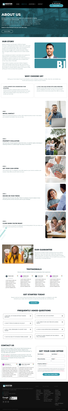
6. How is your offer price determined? (47, 329)
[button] (3, 281)
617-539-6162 (7, 356)
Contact (40, 4)
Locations (32, 4)
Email (53, 358)
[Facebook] (6, 402)
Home (17, 4)
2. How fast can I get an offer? (45, 315)
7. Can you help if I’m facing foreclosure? (16, 336)
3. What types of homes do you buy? (15, 323)
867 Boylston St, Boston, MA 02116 (9, 393)
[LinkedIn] (8, 402)
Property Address (42, 363)
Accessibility (63, 409)
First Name (40, 354)
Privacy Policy (58, 409)
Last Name (54, 354)
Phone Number (41, 358)
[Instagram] (3, 402)
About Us (24, 4)
